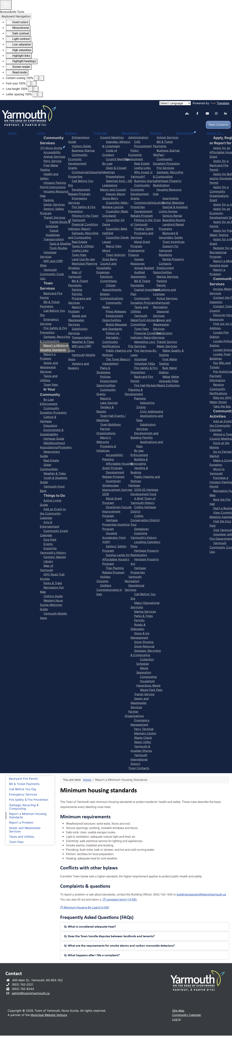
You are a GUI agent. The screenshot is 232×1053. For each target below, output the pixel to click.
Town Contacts (218, 125)
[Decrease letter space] (35, 94)
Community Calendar (186, 1015)
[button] (144, 926)
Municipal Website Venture (49, 1015)
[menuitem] (12, 133)
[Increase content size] (41, 78)
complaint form (121, 899)
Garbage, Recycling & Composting (23, 806)
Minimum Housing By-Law (86, 907)
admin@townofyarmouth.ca (31, 993)
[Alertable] (188, 114)
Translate (223, 103)
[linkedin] (227, 113)
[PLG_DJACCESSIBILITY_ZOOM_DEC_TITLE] (36, 78)
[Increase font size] (34, 83)
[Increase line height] (36, 89)
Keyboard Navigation (16, 16)
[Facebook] (199, 113)
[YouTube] (209, 113)
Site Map (178, 1010)
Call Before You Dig (22, 789)
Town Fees (16, 842)
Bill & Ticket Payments (24, 784)
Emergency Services (23, 794)
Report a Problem (21, 822)
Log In (176, 1019)
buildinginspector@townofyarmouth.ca (201, 894)
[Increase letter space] (40, 94)
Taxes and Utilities (21, 836)
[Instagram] (218, 113)
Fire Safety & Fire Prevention (28, 799)
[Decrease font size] (28, 83)
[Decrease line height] (30, 89)
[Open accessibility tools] (6, 5)
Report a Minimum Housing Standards (27, 815)
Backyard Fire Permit (23, 778)
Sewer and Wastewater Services (25, 829)
